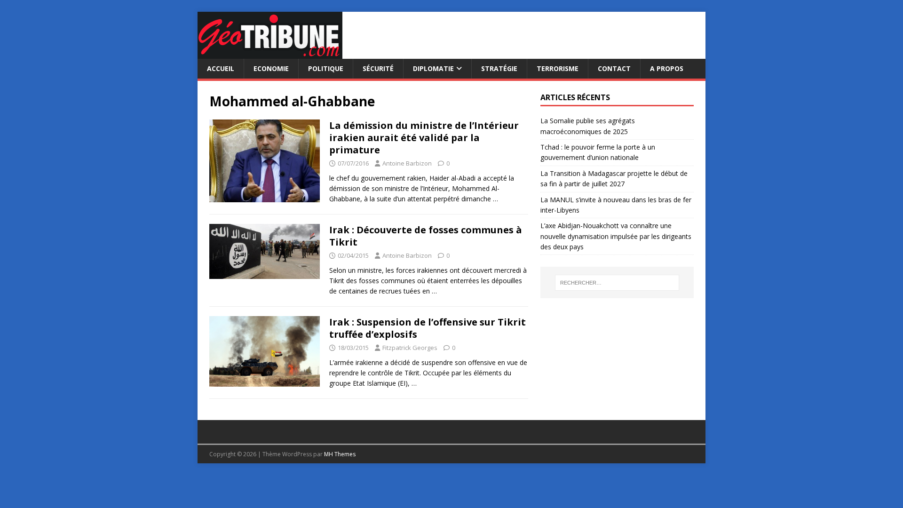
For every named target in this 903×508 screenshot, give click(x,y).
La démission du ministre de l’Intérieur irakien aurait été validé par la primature (424, 137)
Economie (271, 68)
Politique (325, 68)
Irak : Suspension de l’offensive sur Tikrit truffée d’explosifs (427, 328)
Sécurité (378, 68)
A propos (666, 68)
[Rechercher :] (617, 283)
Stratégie (499, 68)
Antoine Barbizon (407, 163)
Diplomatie (433, 68)
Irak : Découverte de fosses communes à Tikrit (425, 235)
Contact (614, 68)
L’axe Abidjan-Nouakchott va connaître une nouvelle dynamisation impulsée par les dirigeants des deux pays (615, 236)
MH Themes (340, 454)
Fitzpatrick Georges (409, 347)
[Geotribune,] (270, 53)
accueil (220, 68)
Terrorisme (557, 68)
